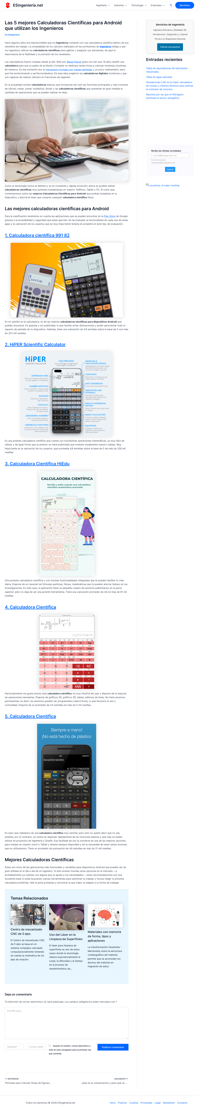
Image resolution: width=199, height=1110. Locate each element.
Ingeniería (101, 5)
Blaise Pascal (74, 61)
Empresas (156, 5)
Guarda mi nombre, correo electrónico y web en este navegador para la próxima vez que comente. (70, 1050)
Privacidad (146, 1102)
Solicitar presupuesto (170, 47)
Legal (158, 1102)
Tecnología (137, 5)
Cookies (133, 1102)
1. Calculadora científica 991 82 (37, 235)
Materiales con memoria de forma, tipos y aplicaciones (104, 936)
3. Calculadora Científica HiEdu (37, 463)
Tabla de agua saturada (159, 76)
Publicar (122, 1102)
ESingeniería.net (28, 5)
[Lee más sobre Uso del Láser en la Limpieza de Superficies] (66, 916)
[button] (108, 5)
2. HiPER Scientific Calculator (35, 344)
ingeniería (105, 46)
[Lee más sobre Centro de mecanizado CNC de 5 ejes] (28, 914)
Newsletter (169, 1102)
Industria (119, 5)
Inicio (113, 1102)
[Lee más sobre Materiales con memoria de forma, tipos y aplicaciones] (105, 915)
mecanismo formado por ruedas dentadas (69, 69)
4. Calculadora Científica (30, 607)
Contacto (182, 1102)
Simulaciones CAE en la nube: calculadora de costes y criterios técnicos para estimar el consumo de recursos (169, 86)
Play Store (109, 216)
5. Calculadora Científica (30, 716)
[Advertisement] (170, 121)
